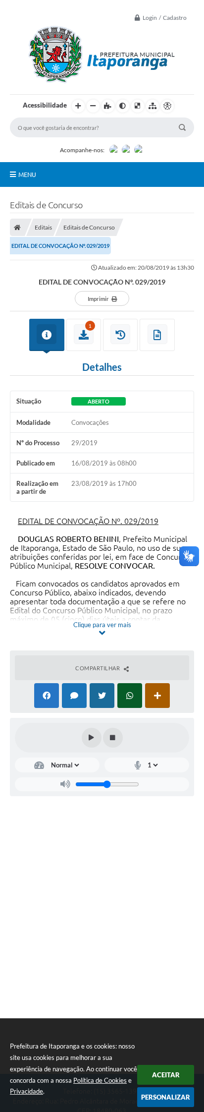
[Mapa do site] (152, 106)
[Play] (92, 738)
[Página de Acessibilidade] (167, 106)
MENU (27, 174)
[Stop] (113, 738)
